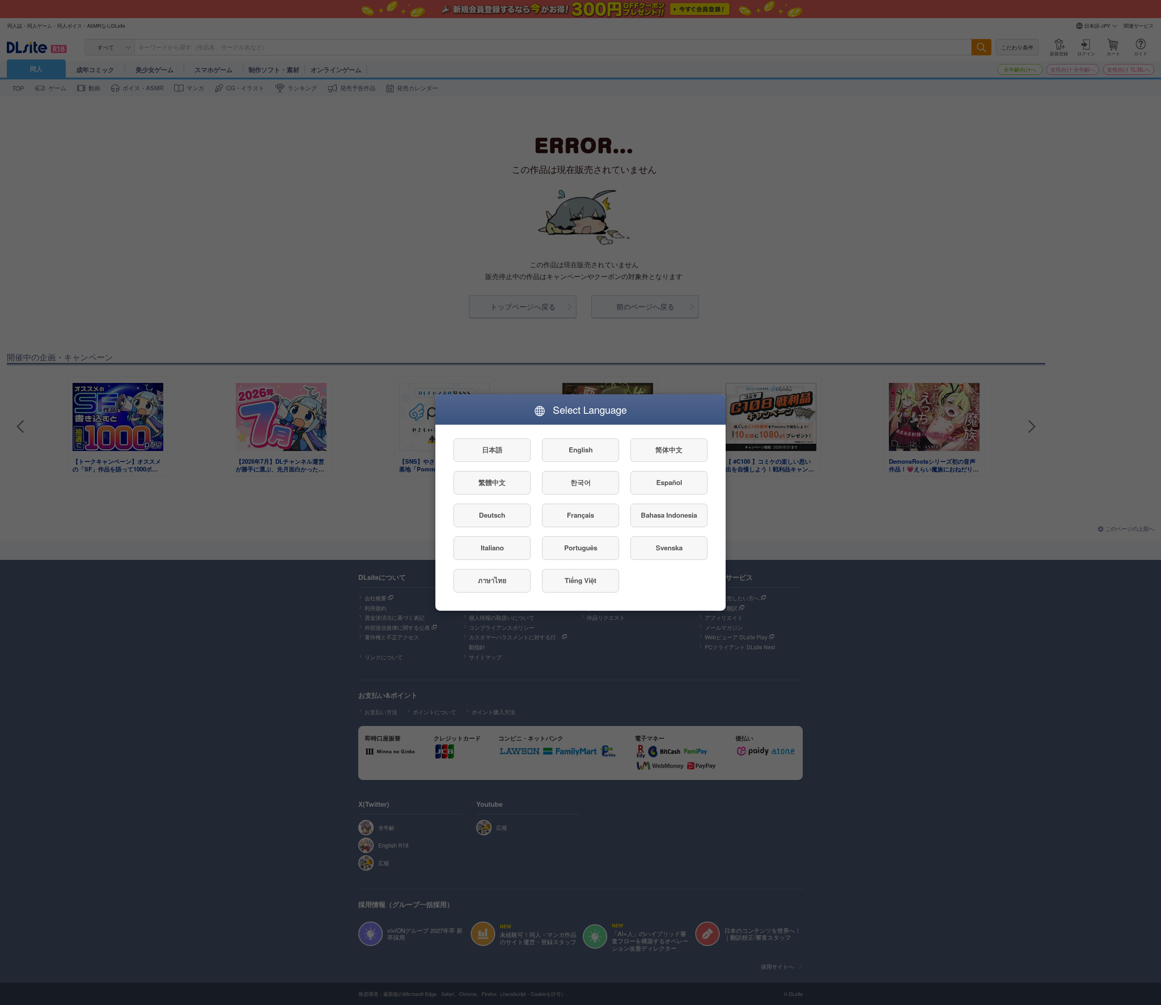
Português (580, 548)
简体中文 (669, 450)
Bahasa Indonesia (669, 515)
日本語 (492, 450)
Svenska (669, 548)
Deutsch (492, 515)
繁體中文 (492, 483)
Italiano (492, 548)
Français (580, 515)
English (581, 450)
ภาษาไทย (492, 581)
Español (669, 483)
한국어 (581, 483)
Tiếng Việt (580, 581)
